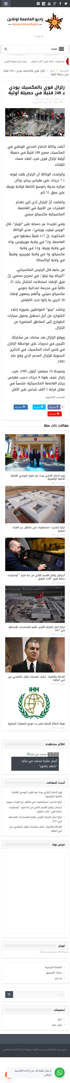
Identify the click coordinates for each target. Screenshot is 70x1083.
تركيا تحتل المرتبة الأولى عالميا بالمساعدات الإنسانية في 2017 (37, 629)
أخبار (37, 99)
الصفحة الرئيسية (53, 967)
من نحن (58, 978)
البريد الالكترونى (40, 102)
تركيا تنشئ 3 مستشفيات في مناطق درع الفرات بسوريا (38, 529)
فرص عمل (57, 1025)
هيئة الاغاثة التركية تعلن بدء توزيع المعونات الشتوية (36, 723)
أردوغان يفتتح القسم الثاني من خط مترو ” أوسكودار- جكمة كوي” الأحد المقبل (36, 577)
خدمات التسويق (54, 972)
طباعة (56, 102)
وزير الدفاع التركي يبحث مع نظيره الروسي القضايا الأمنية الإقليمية (38, 477)
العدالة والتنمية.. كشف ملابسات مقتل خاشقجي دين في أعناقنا (36, 678)
